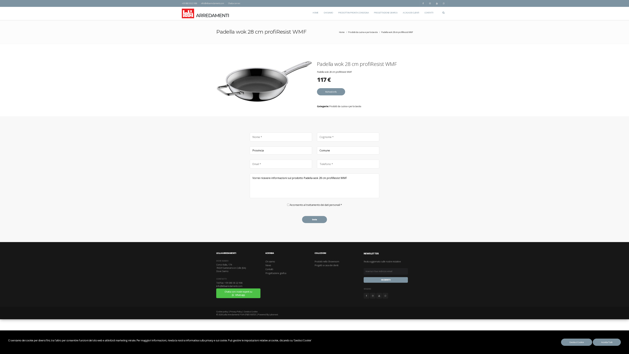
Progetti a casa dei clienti (326, 265)
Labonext (273, 314)
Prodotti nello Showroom (326, 261)
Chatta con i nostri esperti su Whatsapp (238, 293)
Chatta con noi (234, 3)
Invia (314, 219)
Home (342, 32)
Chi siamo (270, 261)
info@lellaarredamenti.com (212, 3)
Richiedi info (331, 91)
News (268, 265)
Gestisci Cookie (576, 342)
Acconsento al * (316, 205)
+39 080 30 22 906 (189, 3)
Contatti (269, 269)
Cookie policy (222, 311)
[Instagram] (430, 3)
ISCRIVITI (386, 279)
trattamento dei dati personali (323, 205)
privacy (209, 340)
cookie (223, 340)
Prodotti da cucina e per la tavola (363, 32)
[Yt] (436, 3)
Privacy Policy (236, 311)
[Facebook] (423, 3)
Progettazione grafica (275, 273)
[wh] (443, 3)
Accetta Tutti (606, 342)
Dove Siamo (222, 271)
